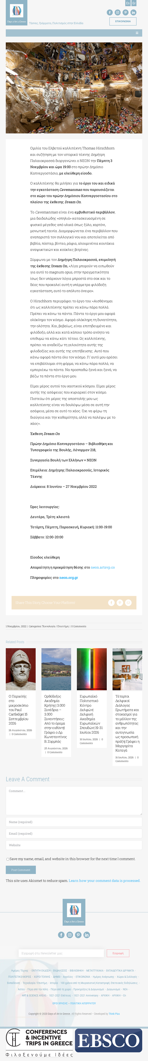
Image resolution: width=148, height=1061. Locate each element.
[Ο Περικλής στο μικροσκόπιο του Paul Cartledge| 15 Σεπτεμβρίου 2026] (21, 650)
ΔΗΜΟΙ (56, 976)
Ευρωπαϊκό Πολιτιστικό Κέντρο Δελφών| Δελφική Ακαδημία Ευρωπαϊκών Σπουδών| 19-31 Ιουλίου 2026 (91, 714)
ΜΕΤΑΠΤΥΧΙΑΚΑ (94, 970)
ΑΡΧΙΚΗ (105, 995)
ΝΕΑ (125, 989)
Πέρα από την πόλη (37, 989)
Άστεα (21, 989)
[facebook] (110, 12)
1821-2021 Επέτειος (60, 995)
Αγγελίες (68, 976)
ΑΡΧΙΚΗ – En (119, 995)
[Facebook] (111, 602)
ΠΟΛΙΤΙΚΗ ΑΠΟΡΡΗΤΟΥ (83, 1003)
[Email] (128, 602)
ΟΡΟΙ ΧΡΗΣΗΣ (60, 1003)
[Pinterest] (120, 602)
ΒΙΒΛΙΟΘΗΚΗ (77, 970)
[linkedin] (133, 12)
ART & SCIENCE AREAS (34, 995)
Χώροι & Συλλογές (127, 976)
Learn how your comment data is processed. (104, 880)
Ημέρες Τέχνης (20, 970)
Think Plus (114, 1013)
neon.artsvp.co (103, 567)
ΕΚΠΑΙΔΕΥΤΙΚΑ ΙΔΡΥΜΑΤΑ (120, 970)
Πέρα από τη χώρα (61, 989)
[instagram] (118, 12)
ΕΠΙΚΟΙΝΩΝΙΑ (83, 976)
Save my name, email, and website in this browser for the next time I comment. (72, 858)
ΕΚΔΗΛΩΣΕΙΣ (60, 970)
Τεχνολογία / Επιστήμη (55, 626)
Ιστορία (54, 982)
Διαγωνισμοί (113, 989)
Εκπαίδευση (13, 982)
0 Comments (78, 626)
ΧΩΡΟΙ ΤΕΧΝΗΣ (42, 976)
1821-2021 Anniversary (86, 995)
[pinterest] (126, 12)
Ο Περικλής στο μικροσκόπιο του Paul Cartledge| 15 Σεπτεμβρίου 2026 (18, 710)
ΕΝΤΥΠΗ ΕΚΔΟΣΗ (41, 970)
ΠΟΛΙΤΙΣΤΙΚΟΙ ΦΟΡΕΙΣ (19, 976)
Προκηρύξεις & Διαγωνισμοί (88, 989)
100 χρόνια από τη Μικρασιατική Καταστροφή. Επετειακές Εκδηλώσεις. (99, 982)
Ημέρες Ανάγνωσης (103, 976)
